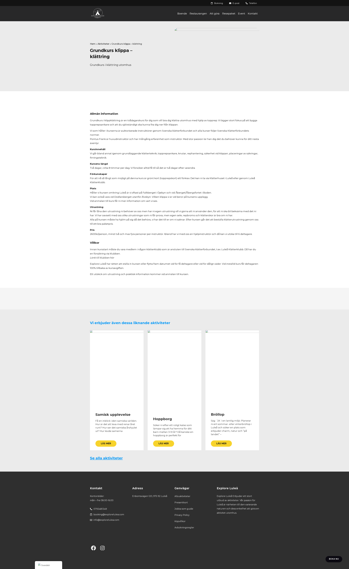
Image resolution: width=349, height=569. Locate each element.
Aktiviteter (103, 44)
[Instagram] (102, 547)
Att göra (214, 13)
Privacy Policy (181, 515)
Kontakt (253, 13)
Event (241, 13)
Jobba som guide (183, 509)
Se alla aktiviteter (106, 458)
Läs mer (106, 443)
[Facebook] (93, 547)
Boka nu (334, 559)
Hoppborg (162, 419)
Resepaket (228, 13)
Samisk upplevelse (112, 414)
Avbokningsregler (184, 527)
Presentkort (181, 502)
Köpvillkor (180, 521)
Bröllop (217, 414)
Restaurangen (198, 13)
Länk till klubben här (102, 257)
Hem (92, 44)
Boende (182, 13)
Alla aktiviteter (182, 496)
